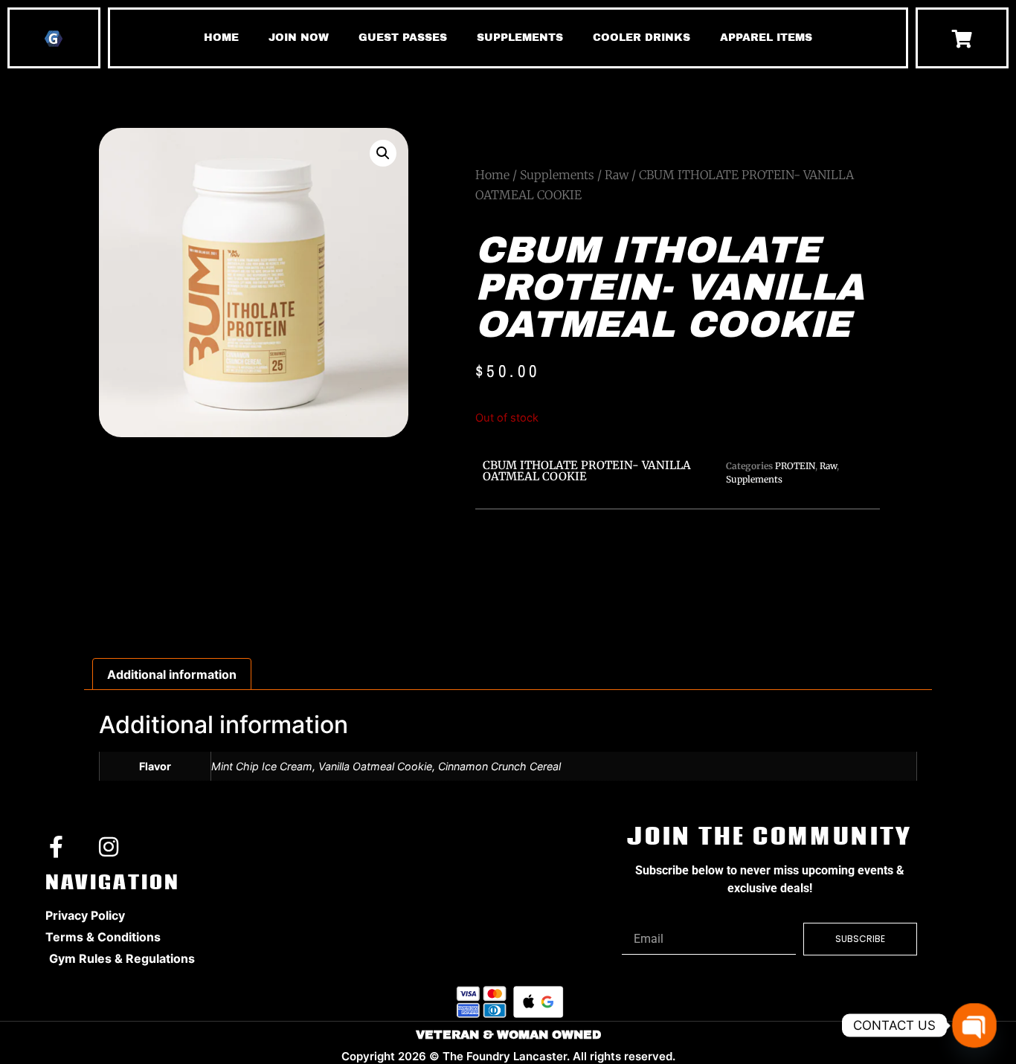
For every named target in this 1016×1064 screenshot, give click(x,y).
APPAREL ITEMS (766, 37)
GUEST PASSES (403, 37)
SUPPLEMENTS (520, 37)
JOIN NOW (299, 37)
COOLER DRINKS (641, 37)
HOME (221, 37)
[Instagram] (108, 847)
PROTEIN (795, 465)
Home (492, 174)
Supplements (557, 174)
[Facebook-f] (56, 847)
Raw (616, 174)
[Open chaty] (974, 1025)
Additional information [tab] (172, 674)
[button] (383, 153)
